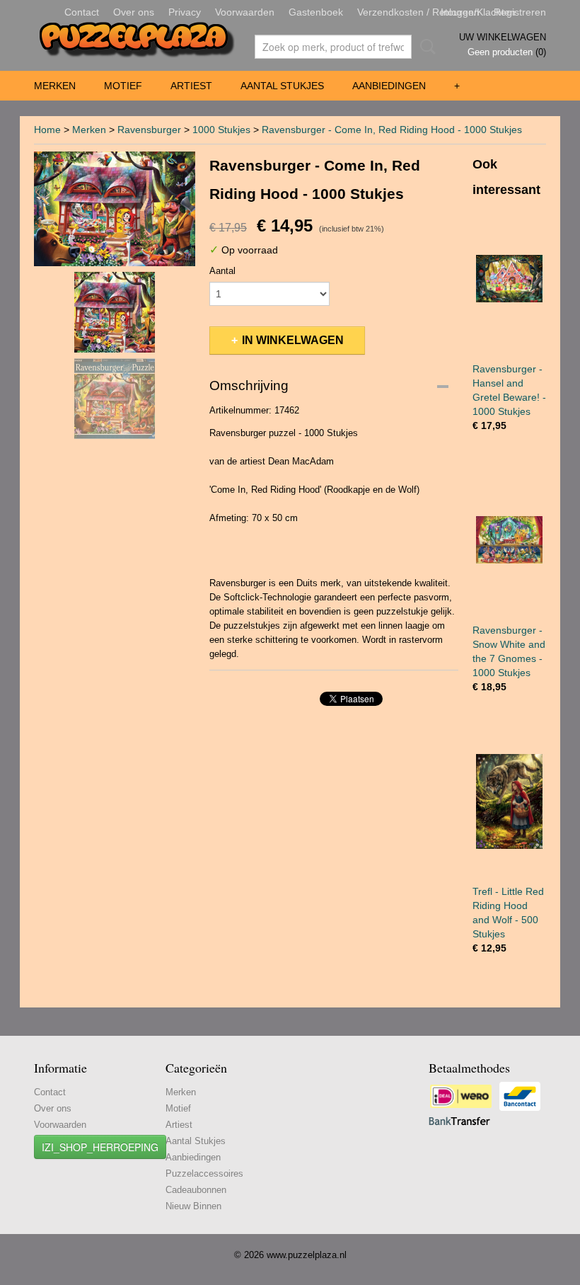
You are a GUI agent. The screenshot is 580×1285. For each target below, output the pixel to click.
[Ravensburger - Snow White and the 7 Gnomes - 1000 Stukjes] (509, 539)
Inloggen (460, 12)
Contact (81, 12)
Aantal (222, 270)
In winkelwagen (293, 340)
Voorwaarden (244, 12)
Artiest (191, 85)
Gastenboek (316, 12)
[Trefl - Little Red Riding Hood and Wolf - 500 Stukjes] (509, 801)
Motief (123, 85)
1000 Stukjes (221, 129)
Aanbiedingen (389, 85)
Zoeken (425, 46)
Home (47, 129)
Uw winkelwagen (502, 37)
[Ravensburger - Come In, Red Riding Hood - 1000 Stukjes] (114, 209)
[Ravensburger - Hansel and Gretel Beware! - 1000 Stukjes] (509, 278)
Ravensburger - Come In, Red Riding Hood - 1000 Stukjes (392, 129)
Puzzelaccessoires (204, 1173)
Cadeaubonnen (196, 1189)
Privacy (184, 12)
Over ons (133, 12)
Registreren (520, 12)
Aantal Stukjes (282, 85)
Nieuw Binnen (193, 1206)
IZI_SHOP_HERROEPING (100, 1147)
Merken (55, 85)
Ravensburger (149, 129)
